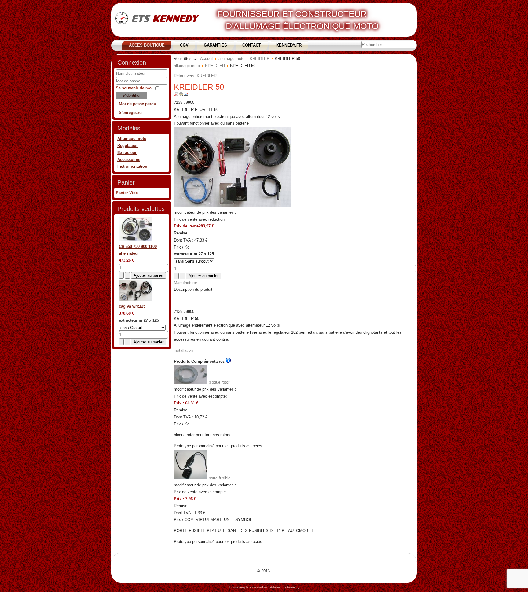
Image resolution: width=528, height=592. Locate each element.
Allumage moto (131, 138)
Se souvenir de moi (134, 88)
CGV (184, 45)
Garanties (215, 45)
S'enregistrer (131, 112)
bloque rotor (218, 382)
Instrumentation (132, 166)
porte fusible (218, 478)
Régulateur (127, 145)
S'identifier (131, 95)
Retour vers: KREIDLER (195, 75)
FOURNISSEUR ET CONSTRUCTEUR (292, 14)
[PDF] (176, 95)
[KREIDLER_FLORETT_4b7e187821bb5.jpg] (232, 205)
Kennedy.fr (289, 45)
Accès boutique (147, 45)
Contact (251, 45)
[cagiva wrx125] (135, 299)
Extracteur (127, 152)
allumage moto (231, 58)
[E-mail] (186, 95)
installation (183, 350)
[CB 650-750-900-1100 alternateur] (135, 239)
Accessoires (128, 159)
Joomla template (239, 587)
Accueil (206, 58)
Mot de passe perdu (137, 104)
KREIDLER (260, 58)
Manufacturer (185, 282)
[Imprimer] (181, 95)
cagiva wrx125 (132, 306)
